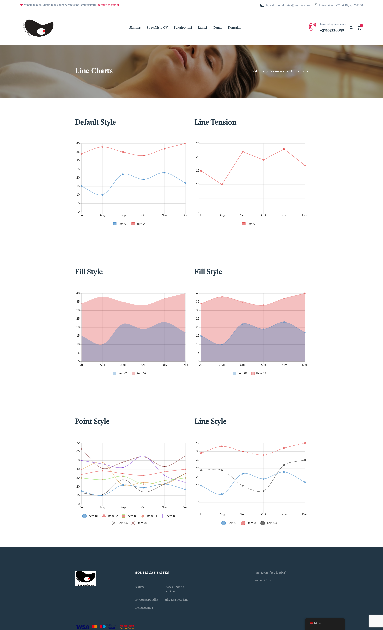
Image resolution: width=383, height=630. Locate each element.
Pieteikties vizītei (107, 5)
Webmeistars (262, 580)
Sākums (258, 71)
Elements (277, 71)
